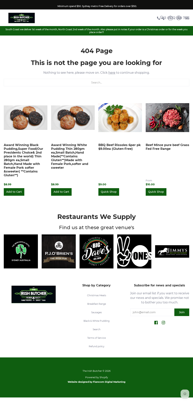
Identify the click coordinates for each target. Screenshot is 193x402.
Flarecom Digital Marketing (109, 381)
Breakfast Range (96, 303)
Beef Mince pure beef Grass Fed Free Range (167, 147)
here (111, 72)
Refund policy (96, 346)
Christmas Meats (96, 295)
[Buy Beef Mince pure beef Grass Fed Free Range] (167, 117)
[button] (156, 323)
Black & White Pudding (96, 320)
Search (96, 329)
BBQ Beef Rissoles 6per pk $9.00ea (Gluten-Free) (119, 147)
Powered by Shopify (96, 377)
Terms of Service (96, 337)
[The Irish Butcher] (21, 18)
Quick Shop (109, 191)
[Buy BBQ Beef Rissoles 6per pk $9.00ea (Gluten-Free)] (120, 117)
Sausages (96, 312)
